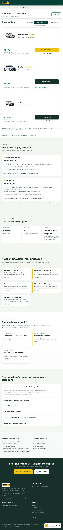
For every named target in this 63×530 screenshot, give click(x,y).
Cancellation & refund (38, 512)
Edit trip (56, 14)
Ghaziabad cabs (8, 7)
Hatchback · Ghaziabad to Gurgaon (11, 441)
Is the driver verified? (11, 406)
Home (1, 7)
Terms (34, 517)
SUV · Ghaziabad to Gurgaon (9, 446)
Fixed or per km (5, 135)
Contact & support (37, 510)
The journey (15, 135)
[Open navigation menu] (59, 3)
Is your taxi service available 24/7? (15, 423)
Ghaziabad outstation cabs (9, 505)
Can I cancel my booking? (12, 412)
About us (34, 507)
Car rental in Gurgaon (38, 446)
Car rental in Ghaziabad (39, 443)
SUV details (47, 121)
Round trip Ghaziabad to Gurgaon (41, 486)
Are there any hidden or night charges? (17, 400)
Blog (33, 505)
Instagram (19, 499)
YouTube (26, 499)
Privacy (34, 515)
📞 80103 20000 (41, 472)
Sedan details (47, 85)
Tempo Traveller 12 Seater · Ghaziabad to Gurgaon (15, 448)
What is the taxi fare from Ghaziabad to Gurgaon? (21, 387)
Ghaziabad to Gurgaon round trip (41, 441)
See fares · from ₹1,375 (23, 472)
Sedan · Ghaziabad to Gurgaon (10, 443)
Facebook (5, 499)
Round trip (24, 135)
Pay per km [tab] (54, 22)
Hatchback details (47, 53)
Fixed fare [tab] (41, 22)
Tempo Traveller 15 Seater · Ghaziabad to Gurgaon (15, 451)
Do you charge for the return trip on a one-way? (20, 417)
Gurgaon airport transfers (40, 448)
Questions (33, 135)
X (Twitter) (11, 499)
